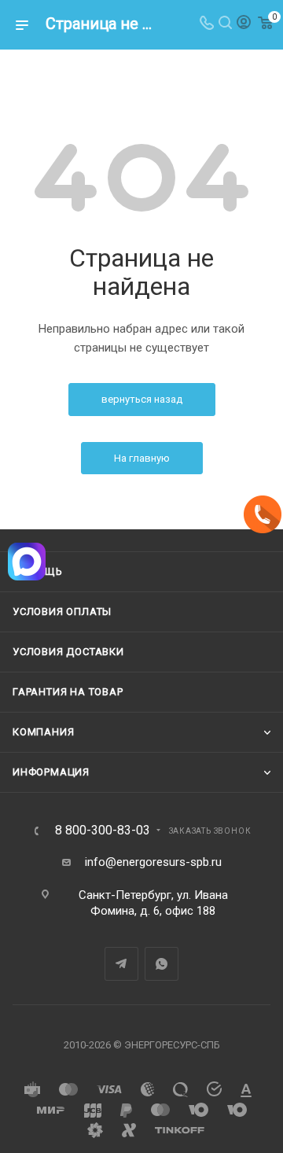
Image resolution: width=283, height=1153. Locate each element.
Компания (43, 732)
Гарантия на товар (68, 692)
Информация (51, 772)
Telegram (121, 964)
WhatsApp (161, 964)
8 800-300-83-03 (102, 830)
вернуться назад (141, 399)
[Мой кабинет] (244, 24)
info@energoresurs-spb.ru (153, 862)
